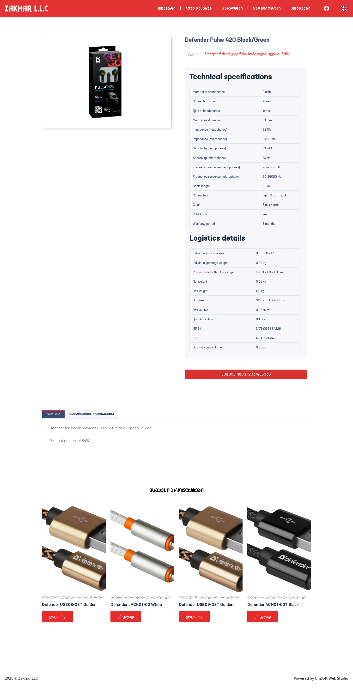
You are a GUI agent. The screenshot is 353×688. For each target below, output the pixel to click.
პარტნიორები (267, 8)
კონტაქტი (300, 8)
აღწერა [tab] (53, 414)
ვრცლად (57, 616)
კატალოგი (232, 8)
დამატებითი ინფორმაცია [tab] (91, 414)
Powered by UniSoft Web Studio (321, 678)
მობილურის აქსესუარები (226, 54)
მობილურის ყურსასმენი (268, 54)
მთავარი (167, 8)
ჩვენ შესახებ (199, 8)
